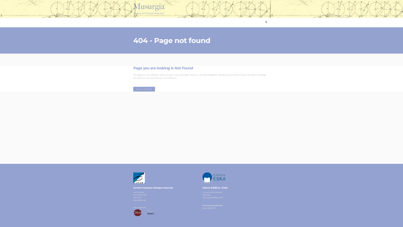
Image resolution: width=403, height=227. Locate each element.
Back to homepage (144, 89)
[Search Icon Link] (266, 22)
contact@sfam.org (139, 200)
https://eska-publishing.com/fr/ (213, 198)
